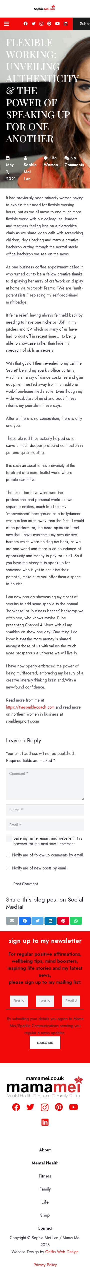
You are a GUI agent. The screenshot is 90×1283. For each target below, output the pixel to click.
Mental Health (45, 1163)
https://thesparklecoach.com (30, 707)
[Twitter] (34, 24)
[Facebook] (26, 24)
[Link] (45, 8)
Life (45, 1202)
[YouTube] (57, 24)
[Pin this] (63, 921)
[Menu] (6, 24)
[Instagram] (41, 24)
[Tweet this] (38, 921)
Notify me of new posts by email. (40, 868)
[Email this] (12, 921)
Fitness (45, 1176)
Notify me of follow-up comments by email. (48, 855)
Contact (45, 1228)
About (45, 1150)
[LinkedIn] (65, 24)
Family (45, 1189)
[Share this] (25, 921)
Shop (45, 1215)
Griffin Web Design (61, 1252)
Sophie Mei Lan (30, 172)
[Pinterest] (49, 24)
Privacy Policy (45, 1265)
